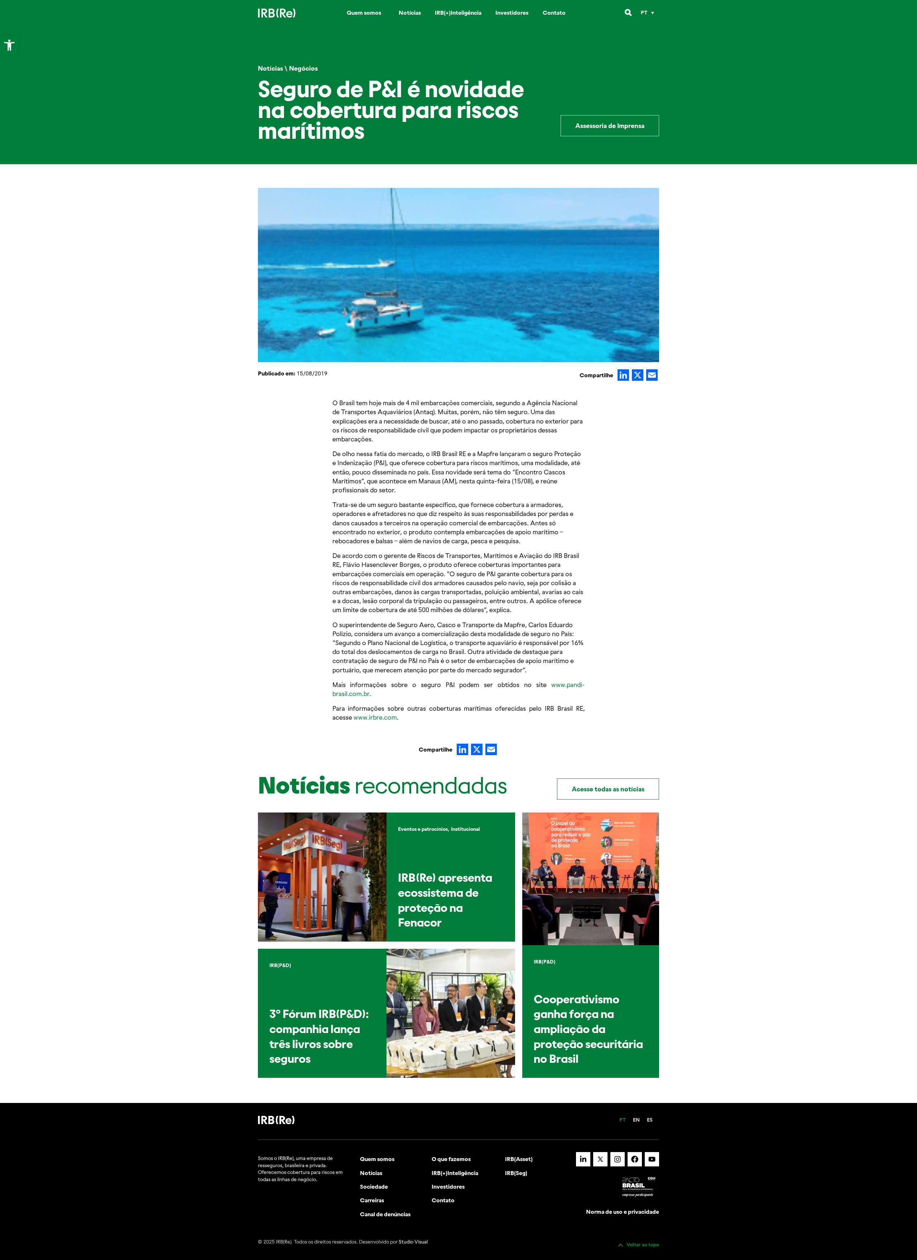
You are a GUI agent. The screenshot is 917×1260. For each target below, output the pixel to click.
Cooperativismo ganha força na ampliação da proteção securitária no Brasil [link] (588, 1029)
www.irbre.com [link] (375, 717)
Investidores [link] (511, 12)
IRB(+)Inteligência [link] (458, 12)
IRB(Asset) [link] (519, 1159)
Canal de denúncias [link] (385, 1214)
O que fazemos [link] (451, 1159)
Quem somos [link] (364, 12)
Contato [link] (554, 12)
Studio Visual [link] (413, 1242)
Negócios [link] (303, 68)
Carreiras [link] (372, 1200)
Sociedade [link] (374, 1186)
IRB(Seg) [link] (516, 1173)
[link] (9, 45)
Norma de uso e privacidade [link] (622, 1211)
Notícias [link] (410, 12)
